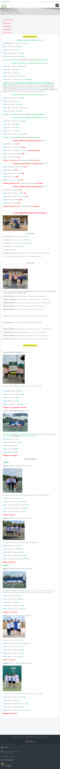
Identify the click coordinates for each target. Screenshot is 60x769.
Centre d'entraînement (8, 20)
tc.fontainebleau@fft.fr (9, 760)
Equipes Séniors (7, 26)
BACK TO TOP (29, 741)
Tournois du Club (7, 32)
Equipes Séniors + (7, 29)
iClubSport (9, 766)
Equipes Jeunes (7, 23)
